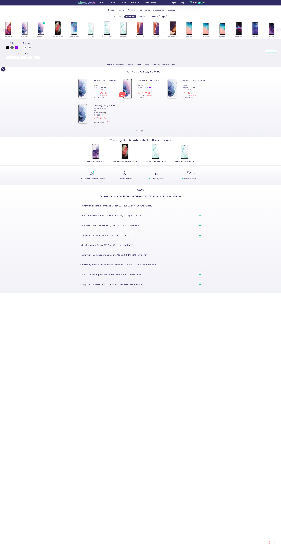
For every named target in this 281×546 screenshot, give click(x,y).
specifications (164, 65)
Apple (118, 17)
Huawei (142, 17)
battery (147, 65)
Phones (110, 10)
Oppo (163, 17)
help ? (274, 542)
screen (138, 65)
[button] (87, 2)
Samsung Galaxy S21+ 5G (105, 80)
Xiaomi (153, 17)
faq (173, 65)
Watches (131, 10)
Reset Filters (271, 51)
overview (110, 65)
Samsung (130, 17)
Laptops (171, 10)
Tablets (120, 10)
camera (130, 65)
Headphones (144, 10)
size (154, 65)
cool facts (120, 65)
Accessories (158, 10)
